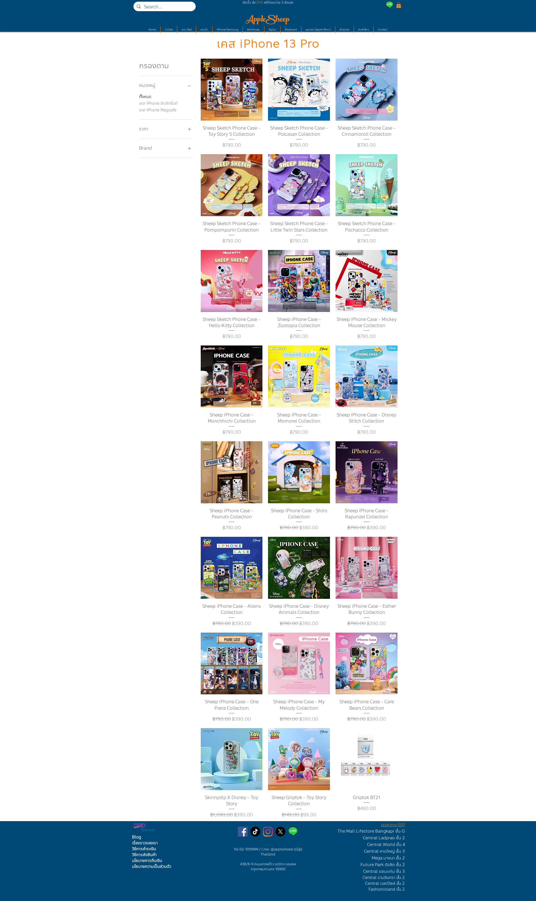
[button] (398, 5)
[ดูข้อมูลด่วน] (232, 90)
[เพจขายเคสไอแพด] (243, 831)
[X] (280, 831)
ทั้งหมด (145, 97)
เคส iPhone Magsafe (157, 110)
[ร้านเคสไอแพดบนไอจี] (268, 831)
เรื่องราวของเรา (145, 843)
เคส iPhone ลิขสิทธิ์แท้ (158, 103)
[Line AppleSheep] (293, 831)
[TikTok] (255, 831)
